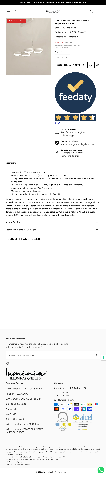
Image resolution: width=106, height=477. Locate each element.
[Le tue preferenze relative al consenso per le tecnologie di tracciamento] (103, 357)
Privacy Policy (12, 409)
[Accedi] (91, 11)
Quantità (58, 52)
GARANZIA (11, 414)
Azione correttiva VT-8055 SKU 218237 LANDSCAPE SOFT (24, 431)
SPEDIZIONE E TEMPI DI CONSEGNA (24, 388)
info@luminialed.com (64, 399)
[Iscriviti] (95, 355)
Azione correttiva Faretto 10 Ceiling (22, 424)
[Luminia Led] (53, 11)
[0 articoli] (97, 11)
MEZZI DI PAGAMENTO (17, 393)
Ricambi (56, 194)
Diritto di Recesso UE (15, 419)
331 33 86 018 (61, 392)
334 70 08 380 (61, 395)
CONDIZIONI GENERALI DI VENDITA (23, 398)
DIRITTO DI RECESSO (16, 404)
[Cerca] (15, 11)
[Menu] (9, 11)
